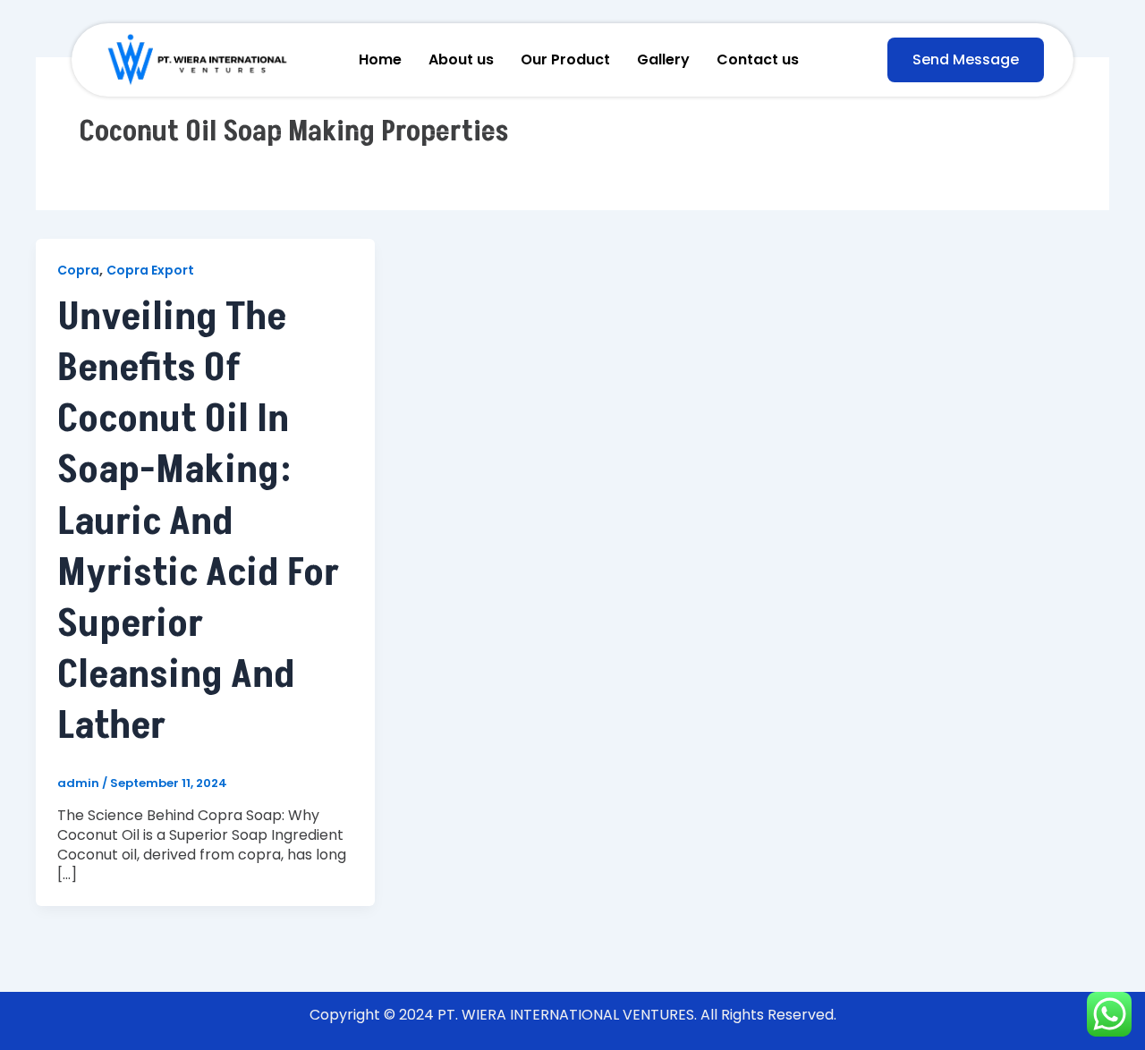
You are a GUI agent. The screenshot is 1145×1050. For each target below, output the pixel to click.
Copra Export (150, 270)
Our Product (565, 59)
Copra (78, 270)
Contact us (758, 59)
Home (380, 59)
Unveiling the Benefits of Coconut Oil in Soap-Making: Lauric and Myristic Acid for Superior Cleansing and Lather (198, 522)
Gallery (663, 59)
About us (461, 59)
